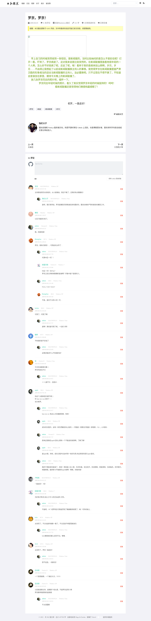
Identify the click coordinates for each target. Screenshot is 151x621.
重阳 (36, 213)
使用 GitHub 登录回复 (115, 178)
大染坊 (30, 147)
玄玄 (36, 186)
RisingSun (38, 239)
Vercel (94, 617)
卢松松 (37, 478)
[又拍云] (100, 617)
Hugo (77, 617)
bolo (36, 517)
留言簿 (48, 3)
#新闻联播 (48, 109)
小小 (36, 544)
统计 (42, 3)
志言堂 (37, 570)
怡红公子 (43, 123)
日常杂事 (103, 23)
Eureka (83, 617)
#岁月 (58, 109)
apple (36, 390)
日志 (28, 3)
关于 (37, 3)
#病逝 (39, 109)
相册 (23, 3)
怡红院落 (13, 3)
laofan (37, 308)
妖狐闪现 (45, 265)
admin (37, 226)
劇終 (36, 335)
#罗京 (31, 109)
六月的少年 (118, 147)
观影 (32, 3)
